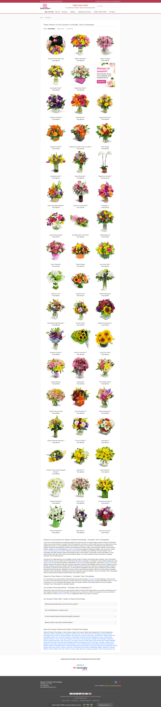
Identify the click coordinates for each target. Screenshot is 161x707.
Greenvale (103, 644)
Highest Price (60, 28)
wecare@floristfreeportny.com (48, 687)
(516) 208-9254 (44, 685)
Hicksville (67, 649)
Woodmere (106, 647)
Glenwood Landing (71, 645)
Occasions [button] (65, 12)
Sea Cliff (82, 637)
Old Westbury (75, 637)
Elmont (89, 642)
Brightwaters (95, 637)
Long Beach (67, 634)
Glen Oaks (53, 642)
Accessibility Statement (85, 700)
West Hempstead (62, 644)
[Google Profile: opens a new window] (116, 682)
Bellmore (76, 642)
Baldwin (100, 647)
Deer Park (61, 649)
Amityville (84, 635)
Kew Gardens (53, 644)
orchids (113, 580)
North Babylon (110, 644)
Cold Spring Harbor (86, 639)
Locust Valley (74, 640)
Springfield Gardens (60, 645)
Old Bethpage (93, 647)
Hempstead (47, 634)
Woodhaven (110, 639)
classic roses (72, 549)
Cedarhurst (68, 637)
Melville (46, 645)
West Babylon (72, 644)
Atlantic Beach (108, 637)
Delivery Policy (95, 700)
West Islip (112, 649)
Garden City (51, 647)
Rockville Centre (89, 634)
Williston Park (54, 637)
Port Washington (101, 639)
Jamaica (63, 647)
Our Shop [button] (112, 12)
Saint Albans (85, 645)
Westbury (63, 635)
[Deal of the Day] (105, 75)
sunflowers (91, 579)
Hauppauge (98, 634)
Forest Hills (63, 639)
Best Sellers (51, 28)
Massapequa (82, 642)
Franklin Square (88, 640)
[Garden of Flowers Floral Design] (52, 6)
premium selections (60, 551)
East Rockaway (76, 635)
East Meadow (69, 642)
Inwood (57, 639)
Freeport (53, 634)
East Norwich (85, 647)
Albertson (46, 649)
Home (41, 17)
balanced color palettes (50, 562)
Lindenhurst (74, 634)
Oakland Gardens (86, 644)
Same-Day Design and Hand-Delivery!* (51, 1)
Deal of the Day (49, 12)
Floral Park (57, 635)
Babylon (69, 635)
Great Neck (90, 635)
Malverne (112, 635)
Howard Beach (95, 644)
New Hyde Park (98, 635)
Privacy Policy (74, 700)
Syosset (81, 640)
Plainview (112, 647)
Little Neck (51, 645)
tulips (54, 549)
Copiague (88, 649)
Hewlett (107, 640)
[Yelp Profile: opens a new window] (119, 682)
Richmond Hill (61, 642)
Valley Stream (59, 634)
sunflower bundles (109, 562)
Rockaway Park (100, 645)
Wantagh (94, 639)
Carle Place (69, 647)
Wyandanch (95, 649)
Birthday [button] (73, 12)
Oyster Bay (47, 642)
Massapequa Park (49, 635)
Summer (57, 12)
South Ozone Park (65, 640)
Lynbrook (104, 634)
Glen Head (93, 645)
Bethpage (112, 640)
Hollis (100, 649)
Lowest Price (69, 28)
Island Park (88, 637)
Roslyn (102, 637)
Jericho (78, 644)
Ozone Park (94, 642)
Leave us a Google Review (113, 685)
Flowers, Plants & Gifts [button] (100, 12)
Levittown (107, 642)
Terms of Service (65, 700)
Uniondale (101, 642)
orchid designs (79, 562)
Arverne (58, 647)
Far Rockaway (77, 647)
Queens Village (75, 649)
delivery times (63, 593)
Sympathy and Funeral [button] (84, 12)
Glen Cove (81, 634)
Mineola (109, 634)
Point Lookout (76, 639)
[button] (156, 700)
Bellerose (46, 639)
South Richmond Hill (98, 640)
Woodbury (106, 635)
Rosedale (69, 639)
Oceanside (106, 649)
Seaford (50, 640)
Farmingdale (47, 637)
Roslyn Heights (53, 649)
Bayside (79, 645)
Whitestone (109, 645)
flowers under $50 (48, 551)
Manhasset (56, 640)
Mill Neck (52, 639)
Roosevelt (82, 649)
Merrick (46, 640)
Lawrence (61, 637)
